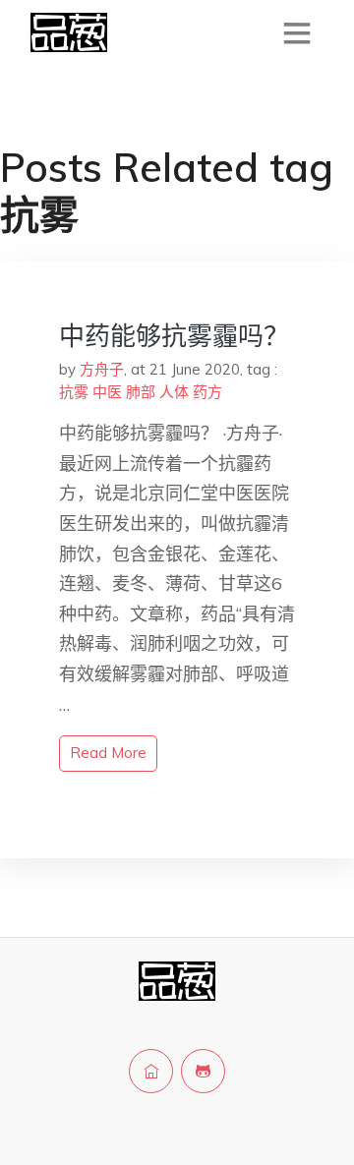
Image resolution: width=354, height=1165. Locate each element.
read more (108, 752)
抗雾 (73, 391)
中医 (107, 391)
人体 (174, 391)
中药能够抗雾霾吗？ (174, 336)
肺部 (140, 391)
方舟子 (102, 369)
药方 (207, 391)
